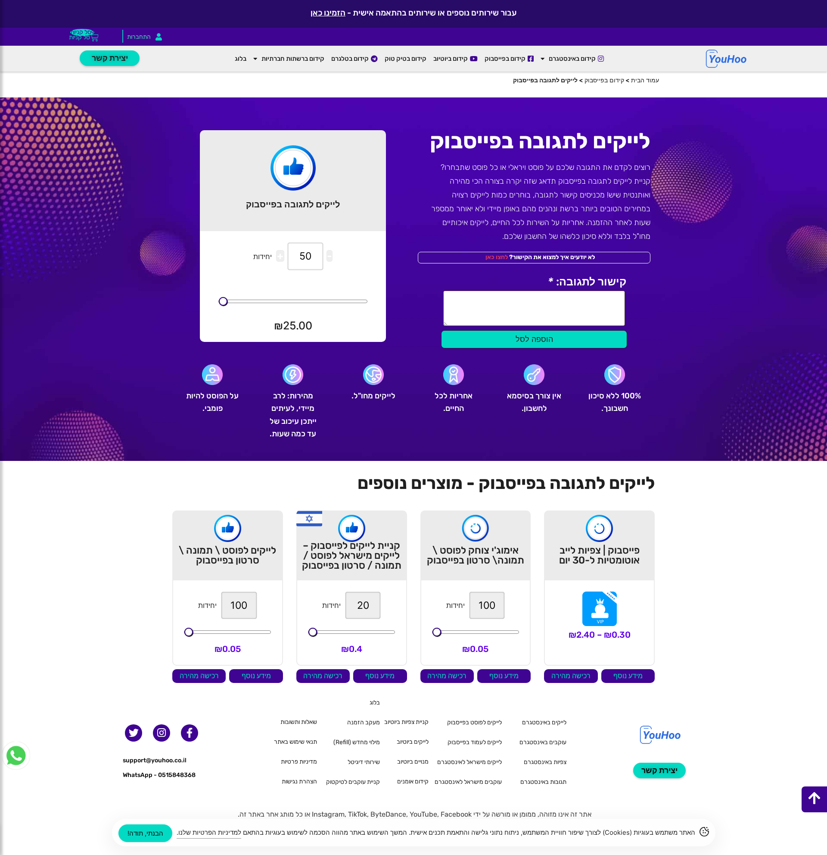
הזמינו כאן (328, 13)
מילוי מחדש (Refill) (356, 742)
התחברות (139, 37)
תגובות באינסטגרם (543, 782)
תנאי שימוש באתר (295, 741)
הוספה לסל (534, 339)
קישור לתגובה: (586, 281)
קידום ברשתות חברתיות (292, 59)
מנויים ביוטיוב (413, 761)
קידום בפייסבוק (505, 59)
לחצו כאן (496, 257)
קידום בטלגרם (350, 59)
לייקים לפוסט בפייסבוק (474, 722)
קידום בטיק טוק (405, 59)
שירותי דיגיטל (364, 762)
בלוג (240, 59)
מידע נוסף (628, 676)
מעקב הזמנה (363, 722)
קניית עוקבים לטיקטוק (353, 782)
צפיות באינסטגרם (545, 762)
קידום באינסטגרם (572, 59)
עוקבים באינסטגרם (542, 742)
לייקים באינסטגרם (544, 722)
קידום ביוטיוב (450, 59)
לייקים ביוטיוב (413, 741)
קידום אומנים (413, 781)
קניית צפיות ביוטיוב (406, 722)
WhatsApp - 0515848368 (159, 775)
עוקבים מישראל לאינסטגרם (468, 782)
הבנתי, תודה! (145, 833)
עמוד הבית (645, 80)
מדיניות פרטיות (299, 761)
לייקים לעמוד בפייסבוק (475, 742)
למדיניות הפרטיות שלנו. (209, 832)
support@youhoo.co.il (155, 760)
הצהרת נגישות (299, 781)
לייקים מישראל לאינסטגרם (469, 762)
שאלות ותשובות (298, 722)
